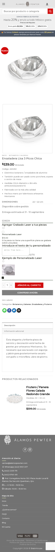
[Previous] (4, 96)
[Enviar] (50, 11)
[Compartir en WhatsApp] (4, 310)
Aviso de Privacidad (15, 540)
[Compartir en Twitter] (14, 310)
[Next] (12, 96)
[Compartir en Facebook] (9, 310)
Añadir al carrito (29, 285)
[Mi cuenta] (47, 4)
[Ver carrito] (51, 4)
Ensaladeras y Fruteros (42, 304)
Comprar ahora (27, 292)
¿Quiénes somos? (9, 510)
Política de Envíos (28, 544)
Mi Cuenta (6, 527)
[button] (3, 4)
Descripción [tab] (9, 325)
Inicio (4, 155)
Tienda (5, 505)
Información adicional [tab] (14, 331)
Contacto (6, 518)
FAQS (4, 514)
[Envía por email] (19, 310)
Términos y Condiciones (37, 540)
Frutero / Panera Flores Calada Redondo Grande (38, 391)
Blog (4, 523)
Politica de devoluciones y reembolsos (27, 542)
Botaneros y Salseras (18, 155)
